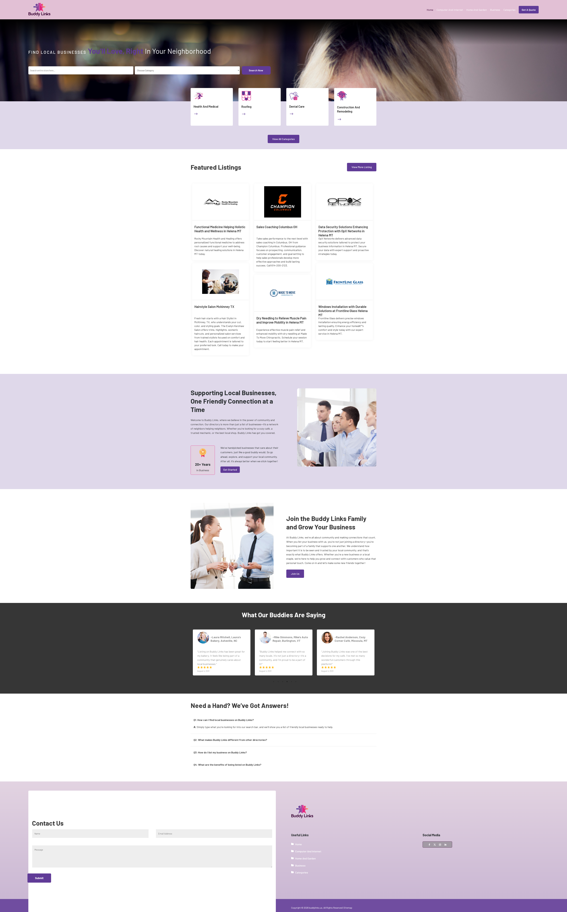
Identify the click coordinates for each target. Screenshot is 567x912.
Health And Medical (206, 106)
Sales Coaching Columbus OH (276, 227)
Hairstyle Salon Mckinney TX (214, 306)
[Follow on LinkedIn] (445, 845)
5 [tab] (291, 674)
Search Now (256, 70)
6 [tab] (295, 674)
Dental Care (296, 106)
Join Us (295, 573)
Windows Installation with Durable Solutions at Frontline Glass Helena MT (343, 311)
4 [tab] (287, 674)
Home (430, 9)
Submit (39, 878)
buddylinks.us (315, 907)
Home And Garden (476, 9)
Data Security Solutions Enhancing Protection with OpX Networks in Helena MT (343, 231)
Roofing (246, 106)
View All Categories (283, 139)
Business (495, 9)
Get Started (230, 469)
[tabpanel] (221, 652)
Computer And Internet (449, 9)
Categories (509, 9)
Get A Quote (529, 9)
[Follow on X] (435, 845)
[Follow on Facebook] (429, 845)
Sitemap (348, 907)
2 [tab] (278, 674)
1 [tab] (273, 674)
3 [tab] (282, 674)
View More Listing (362, 167)
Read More (244, 226)
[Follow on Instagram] (440, 845)
